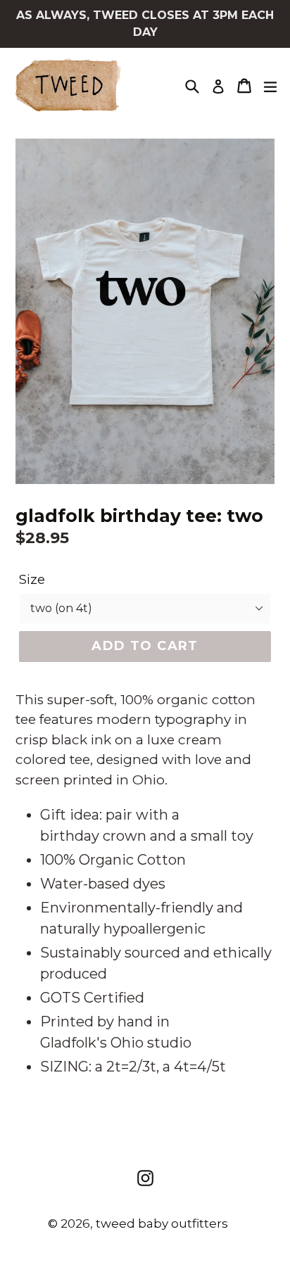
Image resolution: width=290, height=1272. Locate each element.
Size (32, 579)
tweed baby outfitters (162, 1223)
